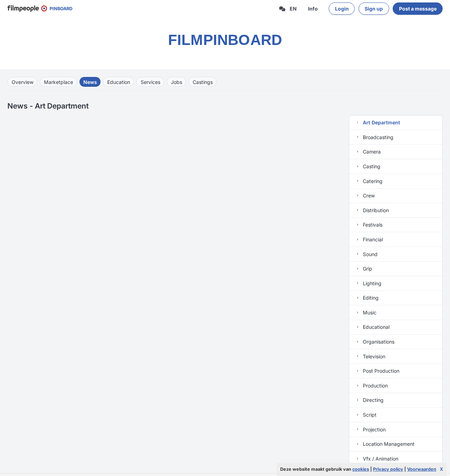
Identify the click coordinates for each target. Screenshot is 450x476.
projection (373, 429)
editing (370, 298)
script (369, 415)
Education (118, 82)
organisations (377, 342)
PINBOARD (59, 8)
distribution (375, 210)
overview (22, 82)
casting (370, 166)
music (369, 312)
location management (387, 444)
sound (369, 254)
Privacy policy (388, 469)
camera (371, 152)
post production (380, 371)
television (373, 356)
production (374, 386)
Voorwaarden (421, 469)
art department (380, 122)
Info (313, 9)
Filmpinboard (225, 40)
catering (371, 181)
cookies (360, 469)
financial (372, 239)
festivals (371, 225)
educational (375, 327)
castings (203, 82)
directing (372, 400)
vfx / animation (379, 459)
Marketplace (58, 82)
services (150, 82)
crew (368, 195)
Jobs (176, 82)
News (90, 82)
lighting (371, 283)
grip (366, 269)
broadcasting (377, 137)
